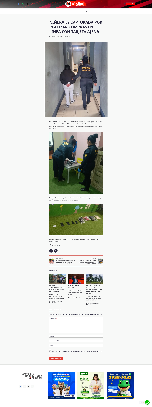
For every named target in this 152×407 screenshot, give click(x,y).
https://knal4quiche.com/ (60, 11)
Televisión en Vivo (93, 11)
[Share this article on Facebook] (51, 251)
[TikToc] (32, 4)
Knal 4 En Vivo (131, 4)
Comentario (53, 318)
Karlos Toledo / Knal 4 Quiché (56, 36)
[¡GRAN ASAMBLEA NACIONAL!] (76, 279)
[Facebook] (19, 4)
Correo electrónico (55, 341)
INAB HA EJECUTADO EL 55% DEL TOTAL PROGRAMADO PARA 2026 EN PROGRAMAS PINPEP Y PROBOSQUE (94, 289)
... (63, 298)
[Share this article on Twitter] (56, 251)
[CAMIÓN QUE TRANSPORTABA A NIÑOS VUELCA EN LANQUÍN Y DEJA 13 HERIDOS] (57, 279)
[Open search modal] (124, 4)
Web (51, 345)
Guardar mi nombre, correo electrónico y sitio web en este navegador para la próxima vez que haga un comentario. (75, 352)
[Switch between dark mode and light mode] (121, 4)
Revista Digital (84, 11)
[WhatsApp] (23, 4)
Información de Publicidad (74, 11)
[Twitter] (27, 4)
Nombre (52, 336)
